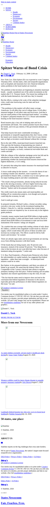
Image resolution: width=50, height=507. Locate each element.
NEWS (8, 10)
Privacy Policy (16, 457)
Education (9, 62)
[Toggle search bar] (2, 35)
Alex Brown (26, 382)
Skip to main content (8, 2)
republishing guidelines (12, 303)
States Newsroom (17, 451)
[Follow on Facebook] (1, 37)
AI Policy (37, 457)
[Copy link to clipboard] (13, 76)
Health (15, 12)
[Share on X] (4, 76)
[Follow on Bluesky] (3, 37)
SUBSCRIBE (11, 27)
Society (15, 20)
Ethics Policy (28, 457)
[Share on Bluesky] (2, 76)
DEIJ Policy (5, 457)
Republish (5, 290)
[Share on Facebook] (6, 76)
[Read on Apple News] (5, 461)
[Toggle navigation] (2, 4)
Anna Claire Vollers (15, 355)
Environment (17, 18)
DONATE (9, 29)
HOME (8, 8)
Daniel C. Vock (9, 74)
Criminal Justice (19, 23)
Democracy (17, 14)
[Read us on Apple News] (5, 485)
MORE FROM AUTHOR (11, 317)
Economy (16, 16)
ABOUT (9, 25)
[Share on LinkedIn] (8, 76)
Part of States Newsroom (24, 33)
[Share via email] (10, 76)
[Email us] (2, 443)
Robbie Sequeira (15, 414)
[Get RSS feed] (7, 461)
